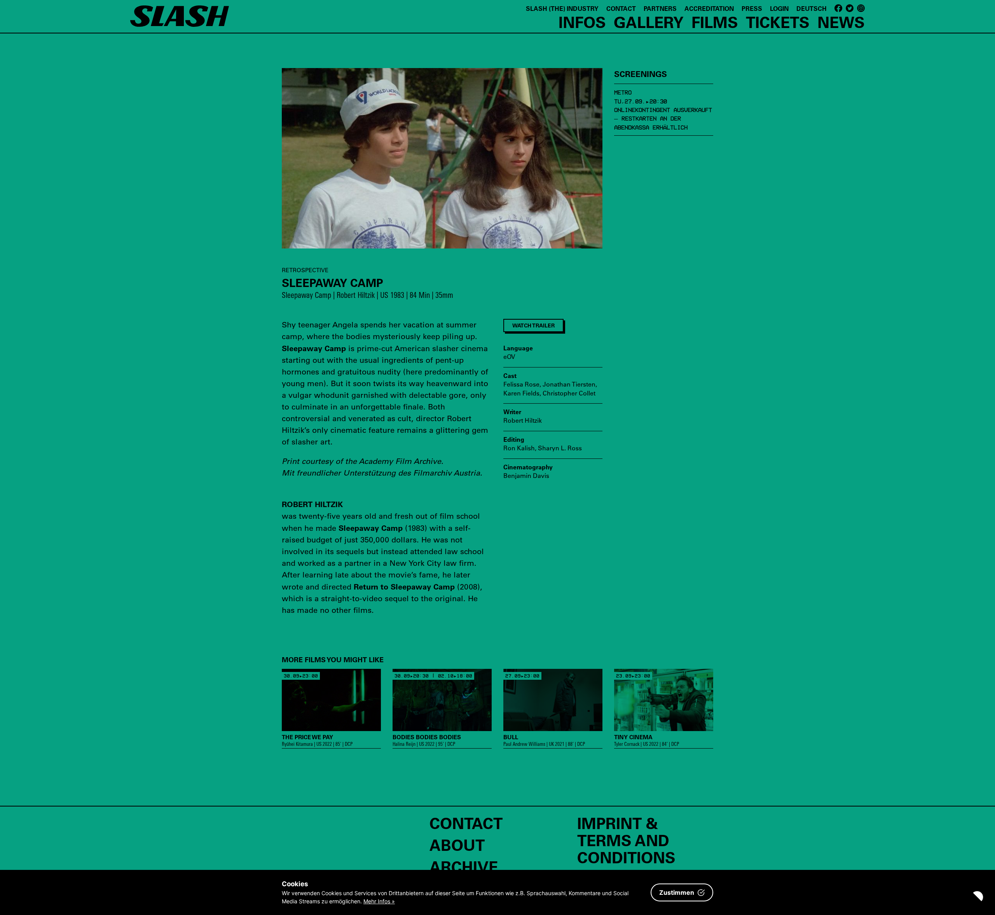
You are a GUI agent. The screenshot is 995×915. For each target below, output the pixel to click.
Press (752, 8)
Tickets (778, 22)
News (841, 22)
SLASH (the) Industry (562, 8)
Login (779, 8)
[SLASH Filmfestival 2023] (179, 19)
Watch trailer (533, 325)
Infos (582, 22)
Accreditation (709, 8)
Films (714, 22)
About (457, 844)
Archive (463, 866)
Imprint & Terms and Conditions (626, 840)
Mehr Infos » (379, 901)
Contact (621, 8)
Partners (660, 8)
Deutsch (811, 8)
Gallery (649, 22)
